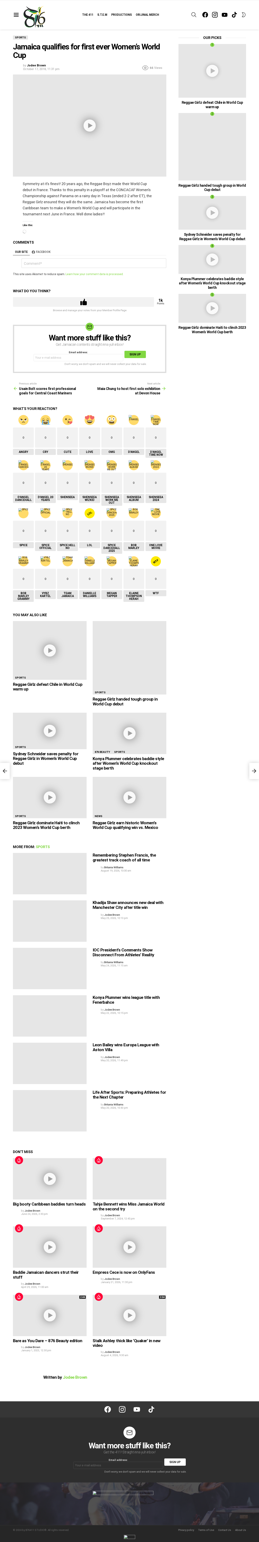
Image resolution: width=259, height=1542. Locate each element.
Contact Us (224, 1530)
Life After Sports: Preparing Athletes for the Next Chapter (129, 1095)
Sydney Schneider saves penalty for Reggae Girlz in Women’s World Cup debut (45, 758)
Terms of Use (206, 1530)
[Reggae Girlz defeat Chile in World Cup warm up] (50, 650)
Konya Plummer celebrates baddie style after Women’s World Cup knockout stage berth (128, 763)
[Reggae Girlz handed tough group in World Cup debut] (129, 658)
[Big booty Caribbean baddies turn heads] (50, 1178)
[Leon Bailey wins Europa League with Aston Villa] (50, 1063)
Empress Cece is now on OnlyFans (124, 1272)
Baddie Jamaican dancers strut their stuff (46, 1275)
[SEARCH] (193, 15)
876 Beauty (102, 751)
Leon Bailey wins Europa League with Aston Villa (126, 1047)
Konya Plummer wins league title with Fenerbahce (126, 1000)
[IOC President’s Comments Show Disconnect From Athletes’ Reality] (50, 968)
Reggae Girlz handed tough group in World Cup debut (125, 701)
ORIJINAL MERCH (147, 14)
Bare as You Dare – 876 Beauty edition (47, 1340)
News (98, 816)
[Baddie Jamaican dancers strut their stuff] (50, 1247)
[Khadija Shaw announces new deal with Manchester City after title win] (50, 921)
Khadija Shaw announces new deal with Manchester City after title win (128, 905)
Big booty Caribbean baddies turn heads (49, 1204)
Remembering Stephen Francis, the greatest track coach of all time (124, 857)
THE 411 (87, 14)
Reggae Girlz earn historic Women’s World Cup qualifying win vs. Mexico (125, 825)
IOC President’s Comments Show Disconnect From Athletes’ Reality (123, 952)
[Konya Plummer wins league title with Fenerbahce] (50, 1016)
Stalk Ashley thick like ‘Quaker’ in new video (126, 1343)
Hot (19, 1160)
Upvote (83, 302)
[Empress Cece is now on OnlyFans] (129, 1247)
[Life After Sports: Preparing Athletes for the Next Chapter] (50, 1110)
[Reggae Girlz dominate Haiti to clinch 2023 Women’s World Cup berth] (50, 797)
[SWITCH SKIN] (243, 15)
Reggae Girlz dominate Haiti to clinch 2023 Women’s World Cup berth (46, 825)
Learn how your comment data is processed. (94, 274)
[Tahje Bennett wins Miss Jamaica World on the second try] (129, 1178)
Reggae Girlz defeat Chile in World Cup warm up (47, 687)
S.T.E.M (102, 14)
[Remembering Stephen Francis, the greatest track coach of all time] (50, 873)
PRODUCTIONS (121, 14)
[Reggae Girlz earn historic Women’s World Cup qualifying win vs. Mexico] (129, 797)
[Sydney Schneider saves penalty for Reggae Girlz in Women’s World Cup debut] (50, 731)
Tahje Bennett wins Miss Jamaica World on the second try (129, 1206)
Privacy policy (186, 1530)
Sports (20, 677)
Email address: (78, 352)
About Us (240, 1530)
